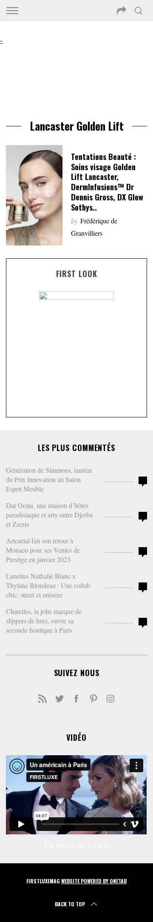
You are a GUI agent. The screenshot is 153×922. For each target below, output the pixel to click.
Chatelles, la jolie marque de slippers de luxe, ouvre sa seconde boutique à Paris (44, 620)
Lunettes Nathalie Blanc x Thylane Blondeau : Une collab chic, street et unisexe (48, 585)
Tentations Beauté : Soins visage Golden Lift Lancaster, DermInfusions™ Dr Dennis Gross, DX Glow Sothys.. (107, 182)
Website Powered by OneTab (94, 881)
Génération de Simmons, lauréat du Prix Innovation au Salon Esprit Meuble (49, 479)
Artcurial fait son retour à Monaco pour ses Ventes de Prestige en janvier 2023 (43, 550)
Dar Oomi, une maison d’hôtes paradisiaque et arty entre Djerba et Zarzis (49, 514)
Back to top (70, 904)
